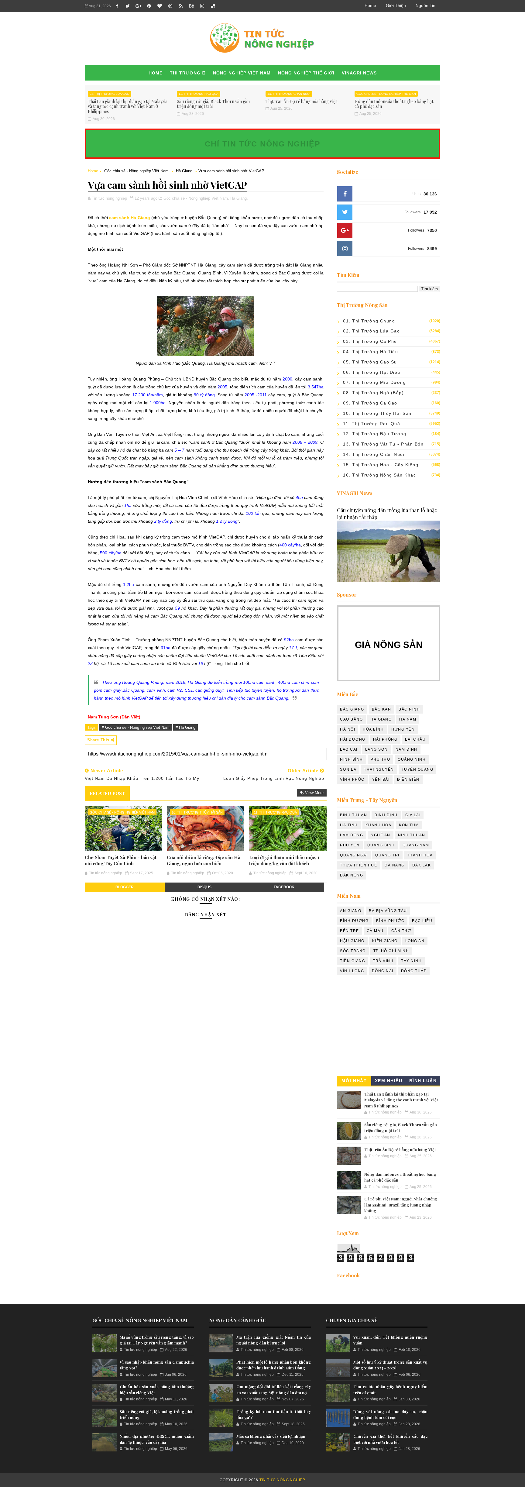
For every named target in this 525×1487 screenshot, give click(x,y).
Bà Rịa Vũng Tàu (388, 911)
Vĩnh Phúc (352, 779)
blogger (124, 887)
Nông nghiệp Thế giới (306, 73)
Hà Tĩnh (349, 825)
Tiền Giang (352, 961)
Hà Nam (407, 719)
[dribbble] (170, 6)
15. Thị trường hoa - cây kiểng (380, 464)
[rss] (180, 6)
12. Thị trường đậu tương (374, 433)
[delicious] (212, 6)
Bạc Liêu (422, 921)
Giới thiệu (396, 5)
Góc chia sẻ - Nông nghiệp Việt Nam (136, 171)
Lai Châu (415, 739)
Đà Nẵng (395, 865)
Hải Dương (352, 739)
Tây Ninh (411, 961)
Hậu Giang (352, 941)
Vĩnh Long (352, 971)
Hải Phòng (385, 739)
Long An (415, 941)
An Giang (350, 911)
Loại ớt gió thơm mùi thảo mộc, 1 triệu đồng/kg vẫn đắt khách (284, 860)
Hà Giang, (239, 198)
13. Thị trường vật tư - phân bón (383, 444)
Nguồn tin (425, 5)
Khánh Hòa (378, 825)
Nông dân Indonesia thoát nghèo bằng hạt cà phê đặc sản (394, 103)
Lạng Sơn (376, 749)
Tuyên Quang (418, 769)
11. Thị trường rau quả (198, 93)
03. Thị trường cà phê (370, 341)
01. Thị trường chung (369, 320)
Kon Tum (409, 825)
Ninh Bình (351, 759)
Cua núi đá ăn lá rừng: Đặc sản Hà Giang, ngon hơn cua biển (203, 860)
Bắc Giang (352, 709)
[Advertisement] (388, 1027)
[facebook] (117, 6)
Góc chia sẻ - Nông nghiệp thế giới (386, 93)
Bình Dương (354, 921)
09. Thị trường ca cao (370, 403)
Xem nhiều (389, 1080)
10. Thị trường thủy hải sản (197, 812)
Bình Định (386, 815)
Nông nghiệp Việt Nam (242, 73)
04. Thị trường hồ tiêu (370, 351)
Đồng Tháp (414, 971)
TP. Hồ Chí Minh (391, 951)
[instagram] (202, 6)
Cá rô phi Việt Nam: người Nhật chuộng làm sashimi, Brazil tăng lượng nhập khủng (400, 1204)
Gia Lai (413, 815)
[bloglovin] (159, 6)
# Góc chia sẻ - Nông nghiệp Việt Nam (136, 727)
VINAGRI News (359, 73)
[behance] (191, 6)
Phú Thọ (380, 759)
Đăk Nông (351, 875)
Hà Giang (184, 171)
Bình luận (423, 1080)
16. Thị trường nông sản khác (379, 475)
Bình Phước (390, 921)
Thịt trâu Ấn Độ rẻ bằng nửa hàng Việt (301, 101)
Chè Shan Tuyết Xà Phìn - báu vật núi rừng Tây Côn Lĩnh (120, 860)
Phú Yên (350, 845)
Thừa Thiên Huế (358, 865)
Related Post (107, 793)
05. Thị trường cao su (370, 362)
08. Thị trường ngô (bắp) (373, 392)
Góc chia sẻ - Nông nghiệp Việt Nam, (196, 198)
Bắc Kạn (381, 709)
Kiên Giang (385, 941)
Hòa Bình (373, 729)
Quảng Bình (381, 845)
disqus (204, 887)
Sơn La (348, 769)
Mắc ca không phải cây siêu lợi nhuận (270, 1436)
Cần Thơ (401, 931)
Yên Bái (381, 779)
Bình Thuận (353, 815)
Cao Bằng (351, 719)
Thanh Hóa (420, 855)
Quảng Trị (387, 855)
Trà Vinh (383, 961)
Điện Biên (408, 779)
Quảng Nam (416, 845)
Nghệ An (380, 835)
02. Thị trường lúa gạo (109, 93)
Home (370, 5)
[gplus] (138, 6)
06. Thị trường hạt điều (371, 372)
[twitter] (127, 6)
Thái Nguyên (379, 769)
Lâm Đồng (351, 835)
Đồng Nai (382, 971)
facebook (284, 887)
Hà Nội (347, 729)
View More (314, 792)
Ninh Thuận (411, 835)
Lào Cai (349, 749)
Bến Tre (349, 931)
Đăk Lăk (421, 865)
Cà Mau (375, 931)
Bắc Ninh (409, 709)
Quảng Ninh (412, 759)
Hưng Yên (403, 729)
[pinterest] (148, 6)
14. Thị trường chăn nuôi (289, 93)
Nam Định (406, 749)
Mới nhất (354, 1080)
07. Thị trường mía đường (374, 382)
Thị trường (185, 73)
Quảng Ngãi (354, 855)
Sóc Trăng (353, 951)
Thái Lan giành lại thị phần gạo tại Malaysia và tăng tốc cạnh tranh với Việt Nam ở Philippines (127, 106)
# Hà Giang (185, 727)
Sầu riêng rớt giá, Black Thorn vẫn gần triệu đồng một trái (213, 103)
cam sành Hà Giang (129, 217)
